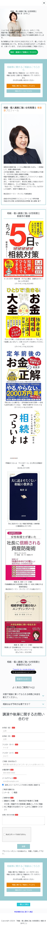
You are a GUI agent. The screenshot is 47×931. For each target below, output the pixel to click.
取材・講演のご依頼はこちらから (23, 52)
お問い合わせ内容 (8, 815)
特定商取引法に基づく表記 (23, 912)
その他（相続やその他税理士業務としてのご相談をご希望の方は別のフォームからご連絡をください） (23, 806)
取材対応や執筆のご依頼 (28, 801)
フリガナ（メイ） (8, 753)
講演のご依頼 (9, 801)
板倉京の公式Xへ (23, 679)
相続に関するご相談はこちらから (23, 86)
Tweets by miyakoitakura (23, 669)
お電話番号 (6, 769)
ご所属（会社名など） (9, 761)
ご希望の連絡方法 (8, 789)
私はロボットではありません (16, 834)
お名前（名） (6, 736)
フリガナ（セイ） (8, 744)
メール (6, 792)
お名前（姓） (6, 727)
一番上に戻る (23, 904)
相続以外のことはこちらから (23, 91)
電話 (15, 792)
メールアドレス (7, 778)
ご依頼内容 (6, 797)
